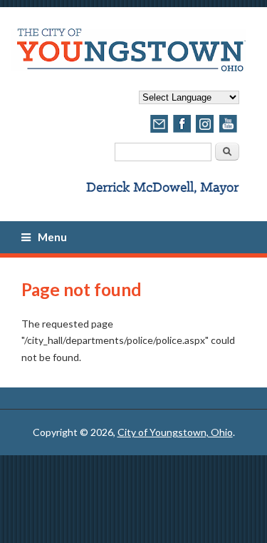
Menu (52, 236)
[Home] (128, 67)
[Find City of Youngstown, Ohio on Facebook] (182, 131)
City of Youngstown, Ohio (175, 432)
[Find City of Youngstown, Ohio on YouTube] (227, 131)
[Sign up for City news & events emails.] (159, 131)
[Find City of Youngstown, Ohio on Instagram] (205, 131)
